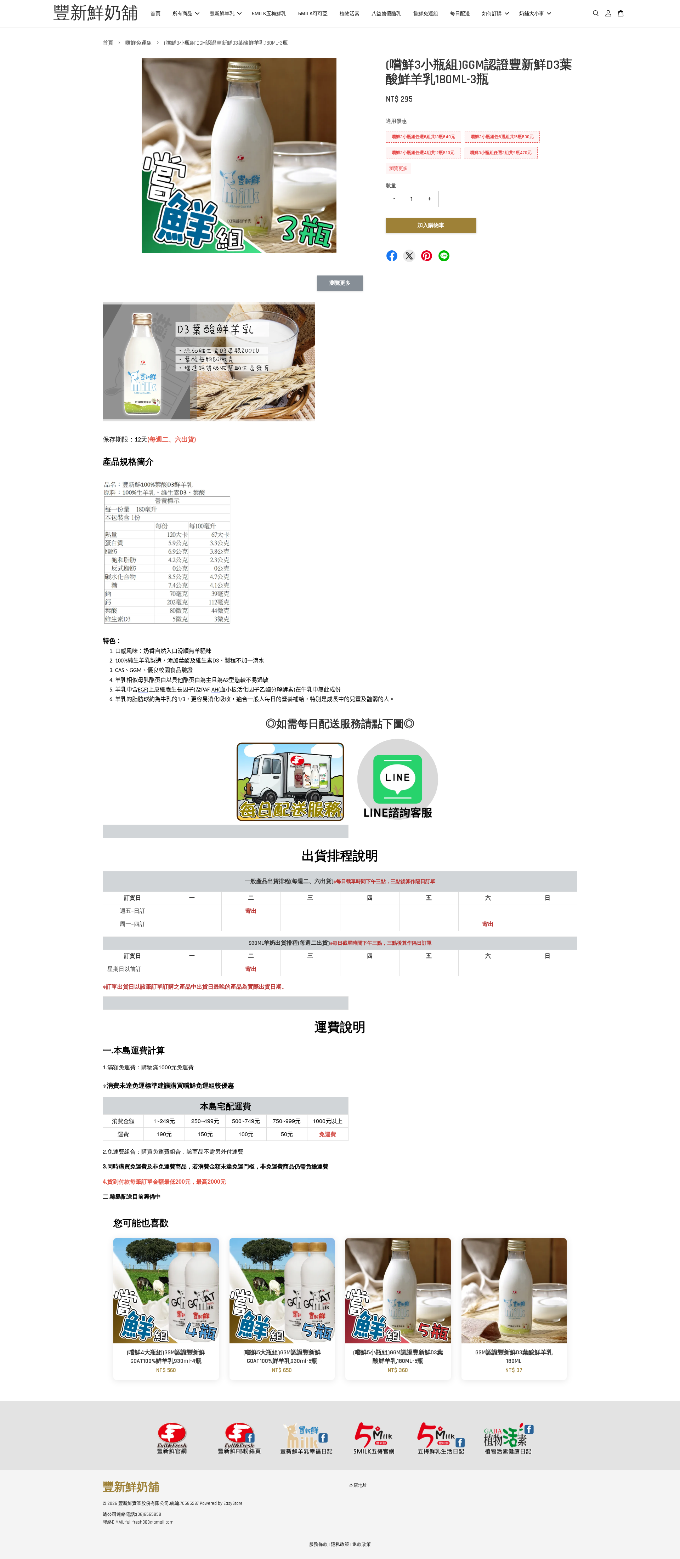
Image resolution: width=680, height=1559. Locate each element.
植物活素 (349, 13)
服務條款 (318, 1544)
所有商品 (182, 13)
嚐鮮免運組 (138, 43)
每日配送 (460, 13)
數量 (391, 185)
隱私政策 (340, 1544)
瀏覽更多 (398, 168)
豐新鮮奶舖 (95, 14)
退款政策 (361, 1544)
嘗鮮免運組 (425, 13)
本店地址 (358, 1485)
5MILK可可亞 (313, 13)
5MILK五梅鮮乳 (269, 13)
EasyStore (233, 1503)
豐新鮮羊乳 (222, 13)
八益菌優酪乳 (386, 13)
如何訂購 (492, 13)
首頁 (155, 13)
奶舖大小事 (531, 13)
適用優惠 (396, 121)
